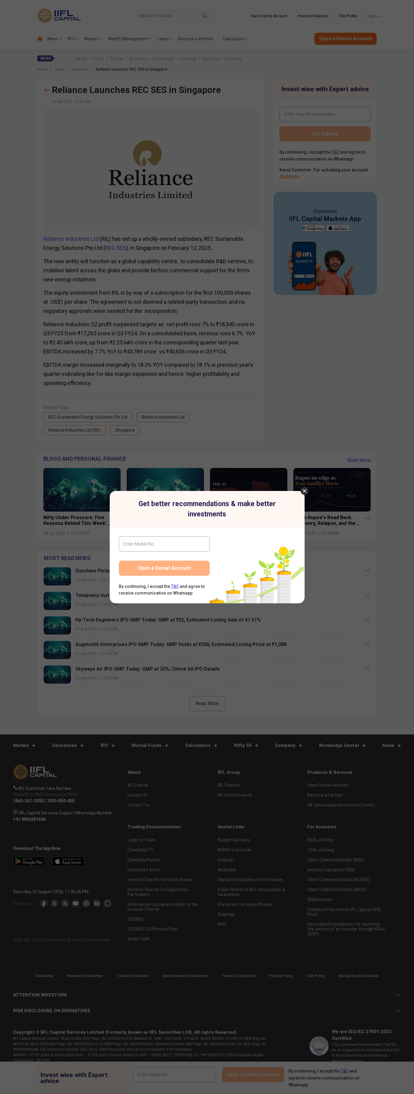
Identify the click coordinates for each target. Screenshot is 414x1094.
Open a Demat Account (164, 568)
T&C (175, 586)
